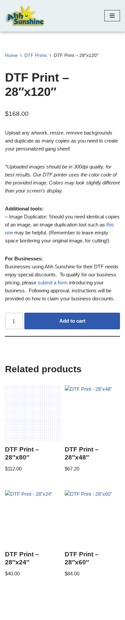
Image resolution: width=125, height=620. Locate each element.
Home (11, 55)
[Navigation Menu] (112, 15)
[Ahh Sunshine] (25, 16)
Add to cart (72, 321)
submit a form (53, 282)
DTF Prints (35, 55)
